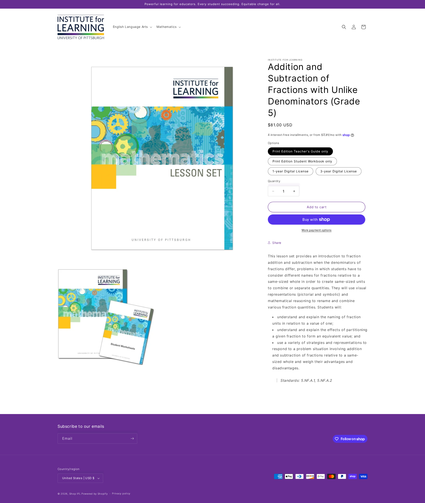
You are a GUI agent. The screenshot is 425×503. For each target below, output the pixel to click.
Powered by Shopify (94, 493)
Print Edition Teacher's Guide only (300, 151)
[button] (132, 26)
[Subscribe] (132, 438)
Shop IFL (75, 493)
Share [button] (276, 243)
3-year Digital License (338, 171)
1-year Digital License (290, 171)
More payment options (317, 230)
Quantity (274, 181)
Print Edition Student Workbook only (302, 161)
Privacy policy (121, 493)
